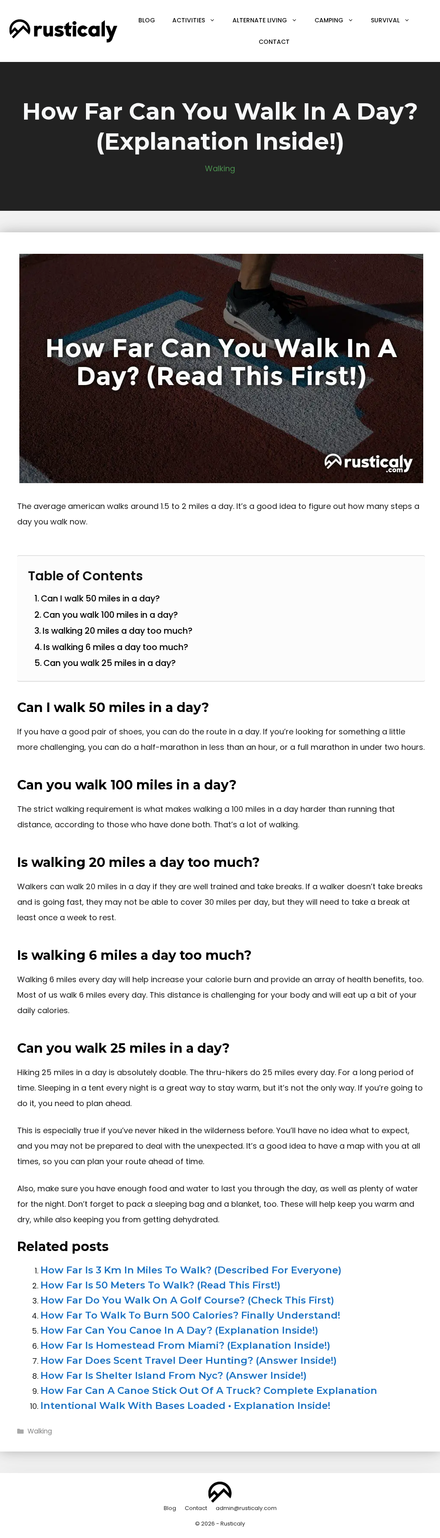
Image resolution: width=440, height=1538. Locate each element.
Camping (329, 20)
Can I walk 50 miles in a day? (100, 598)
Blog (146, 20)
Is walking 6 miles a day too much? (115, 647)
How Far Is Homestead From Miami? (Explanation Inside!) (185, 1345)
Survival (385, 20)
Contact (274, 41)
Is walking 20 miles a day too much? (117, 631)
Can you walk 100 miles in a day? (110, 615)
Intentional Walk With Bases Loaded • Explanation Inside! (185, 1405)
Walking (220, 168)
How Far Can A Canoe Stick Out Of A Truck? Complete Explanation (208, 1390)
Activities (188, 20)
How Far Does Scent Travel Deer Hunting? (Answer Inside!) (188, 1360)
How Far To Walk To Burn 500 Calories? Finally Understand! (190, 1315)
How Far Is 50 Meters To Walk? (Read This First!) (160, 1285)
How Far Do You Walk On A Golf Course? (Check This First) (187, 1300)
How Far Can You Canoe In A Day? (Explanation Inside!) (179, 1330)
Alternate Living (259, 20)
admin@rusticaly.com (246, 1508)
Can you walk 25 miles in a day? (109, 663)
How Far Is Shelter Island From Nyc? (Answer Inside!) (173, 1375)
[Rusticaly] (63, 30)
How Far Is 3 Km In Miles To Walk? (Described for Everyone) (191, 1270)
